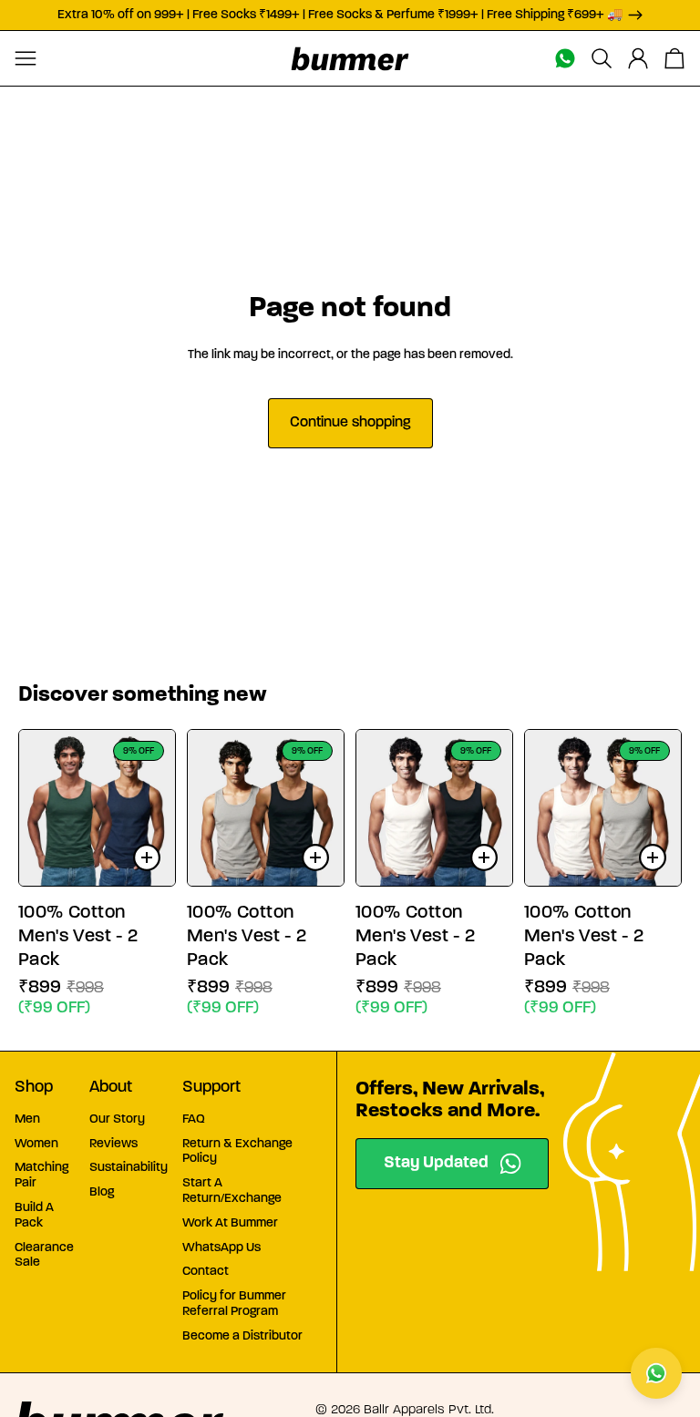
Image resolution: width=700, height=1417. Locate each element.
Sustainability (128, 1168)
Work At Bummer (230, 1223)
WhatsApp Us (221, 1248)
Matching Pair (41, 1175)
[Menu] (25, 58)
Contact (205, 1271)
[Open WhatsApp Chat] (656, 1373)
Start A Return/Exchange (232, 1191)
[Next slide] (161, 807)
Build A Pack (34, 1215)
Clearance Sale (44, 1255)
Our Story (117, 1119)
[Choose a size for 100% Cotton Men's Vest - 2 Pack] (146, 857)
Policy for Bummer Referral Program (234, 1304)
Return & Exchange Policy (237, 1151)
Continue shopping (350, 423)
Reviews (113, 1144)
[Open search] (601, 58)
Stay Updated (436, 1163)
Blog (101, 1192)
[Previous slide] (33, 807)
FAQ (193, 1119)
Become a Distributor (242, 1336)
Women (36, 1144)
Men (27, 1119)
